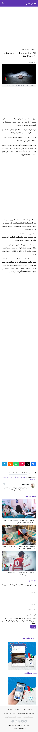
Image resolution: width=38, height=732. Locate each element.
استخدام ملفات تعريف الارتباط (13, 717)
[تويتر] (4, 484)
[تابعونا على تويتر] (22, 721)
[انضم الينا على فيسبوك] (15, 721)
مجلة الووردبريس (17, 728)
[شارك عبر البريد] (22, 464)
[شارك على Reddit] (10, 464)
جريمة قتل (23, 477)
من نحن (23, 709)
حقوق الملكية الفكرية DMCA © (26, 713)
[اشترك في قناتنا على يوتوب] (25, 721)
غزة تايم (29, 3)
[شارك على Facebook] (33, 464)
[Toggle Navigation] (35, 3)
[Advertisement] (19, 27)
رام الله (16, 477)
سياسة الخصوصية (28, 717)
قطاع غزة (5, 477)
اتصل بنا (17, 709)
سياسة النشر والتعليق (9, 713)
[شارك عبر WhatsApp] (16, 464)
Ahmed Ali (33, 60)
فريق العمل (9, 709)
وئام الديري (32, 479)
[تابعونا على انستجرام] (19, 721)
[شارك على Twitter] (27, 464)
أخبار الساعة (25, 49)
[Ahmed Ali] (33, 485)
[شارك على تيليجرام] (4, 464)
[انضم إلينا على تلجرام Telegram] (12, 721)
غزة (12, 477)
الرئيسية (30, 709)
